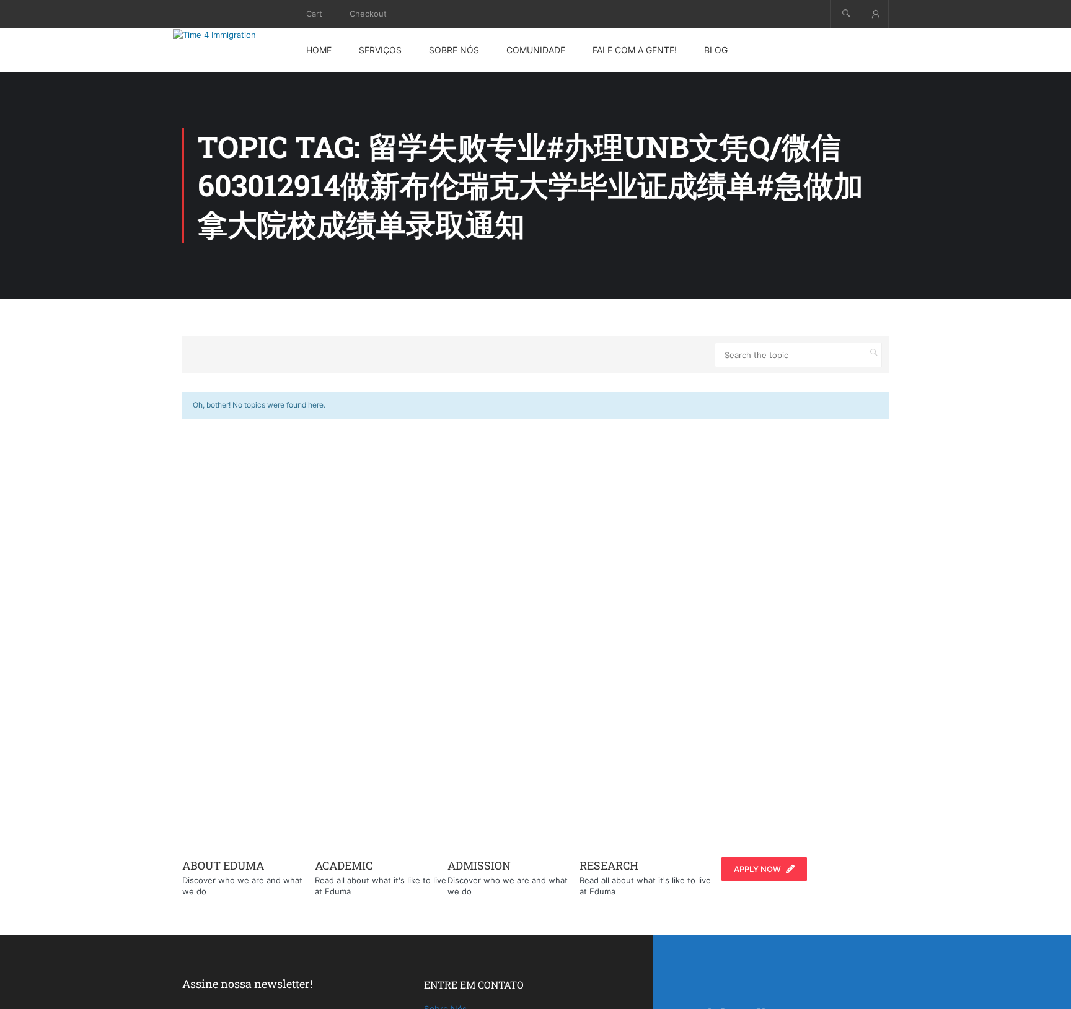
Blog (716, 50)
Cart (314, 14)
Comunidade (535, 50)
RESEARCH (609, 865)
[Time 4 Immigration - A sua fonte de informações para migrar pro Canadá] (228, 34)
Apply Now (757, 869)
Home (319, 50)
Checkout (368, 14)
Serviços (380, 50)
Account (874, 14)
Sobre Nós (454, 50)
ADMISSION (479, 865)
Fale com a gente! (635, 50)
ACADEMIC (343, 865)
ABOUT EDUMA (223, 865)
